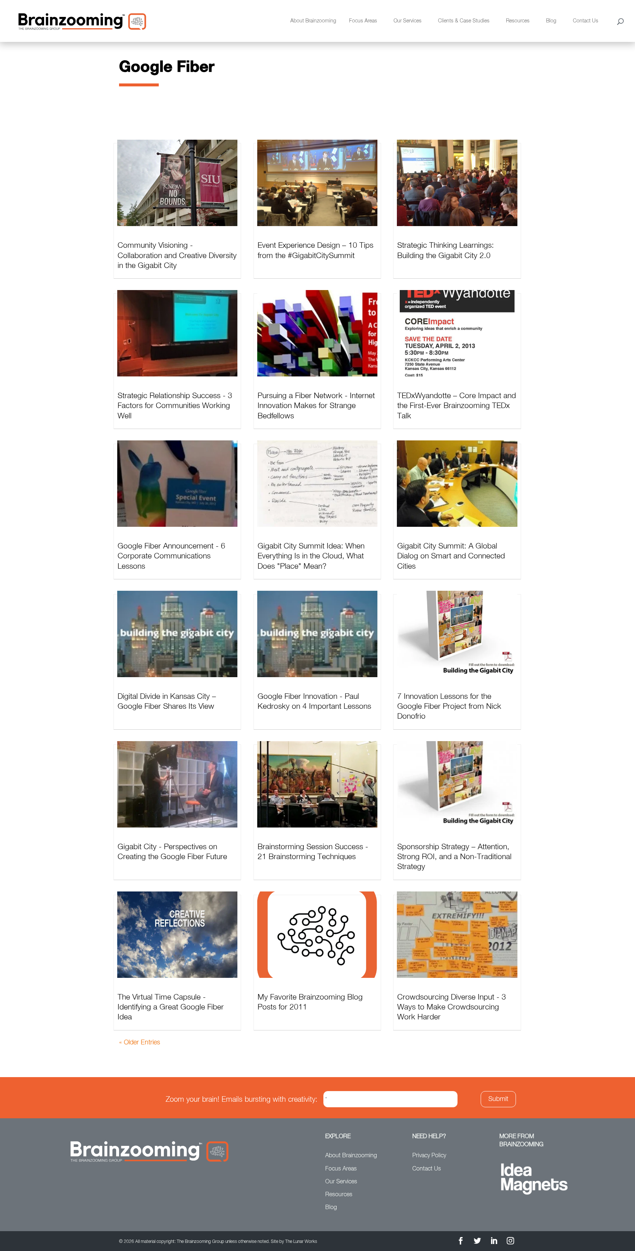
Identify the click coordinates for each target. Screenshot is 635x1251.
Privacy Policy (429, 1156)
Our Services (407, 21)
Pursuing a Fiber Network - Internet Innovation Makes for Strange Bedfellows (316, 406)
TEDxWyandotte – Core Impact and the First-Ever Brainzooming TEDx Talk (456, 406)
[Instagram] (510, 1242)
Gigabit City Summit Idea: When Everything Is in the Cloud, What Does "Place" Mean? (311, 557)
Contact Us (585, 21)
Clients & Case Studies (463, 21)
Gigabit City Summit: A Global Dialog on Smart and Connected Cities (451, 557)
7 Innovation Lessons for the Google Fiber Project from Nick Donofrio (449, 707)
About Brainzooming (313, 21)
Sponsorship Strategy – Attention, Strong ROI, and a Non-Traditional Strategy (454, 857)
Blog (551, 21)
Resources (518, 21)
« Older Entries (139, 1042)
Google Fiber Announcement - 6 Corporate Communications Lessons (171, 557)
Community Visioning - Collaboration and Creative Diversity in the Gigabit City (177, 256)
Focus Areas (363, 21)
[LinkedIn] (494, 1242)
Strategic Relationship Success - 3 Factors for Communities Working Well (175, 406)
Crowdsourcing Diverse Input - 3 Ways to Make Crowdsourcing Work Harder (451, 1008)
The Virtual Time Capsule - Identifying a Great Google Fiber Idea (171, 1008)
